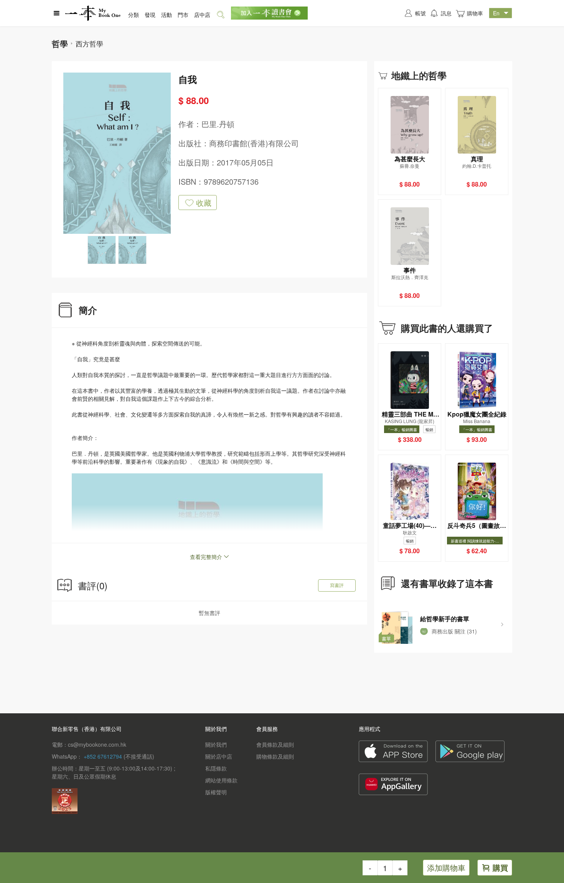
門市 (183, 14)
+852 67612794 (103, 756)
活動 (166, 14)
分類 (133, 14)
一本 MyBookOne (92, 13)
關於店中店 (218, 756)
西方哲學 (89, 43)
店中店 (202, 14)
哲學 (60, 43)
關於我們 (216, 744)
